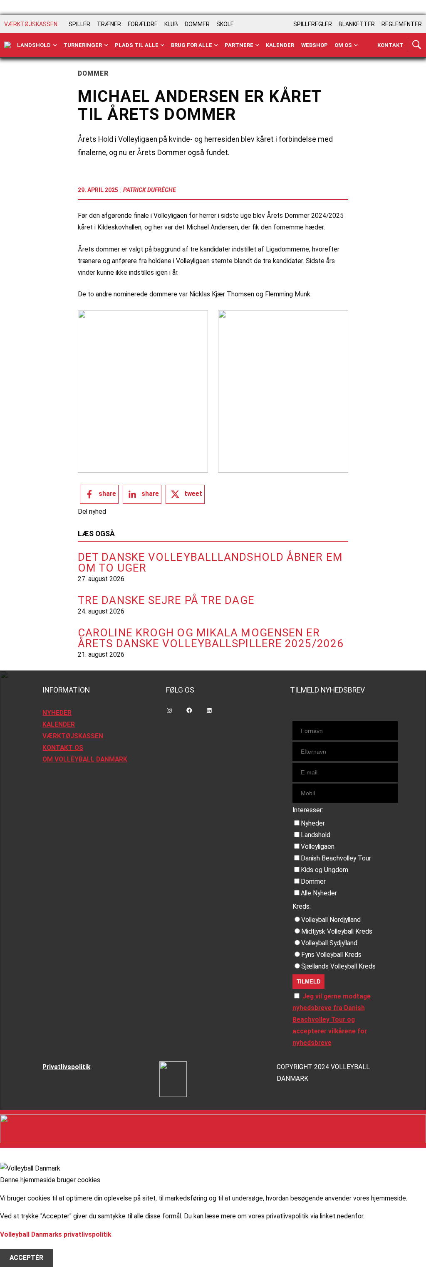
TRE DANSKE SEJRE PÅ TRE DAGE (166, 600)
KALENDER (58, 724)
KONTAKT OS (62, 748)
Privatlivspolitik (66, 1067)
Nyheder (313, 823)
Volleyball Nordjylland (331, 920)
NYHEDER (57, 713)
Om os (343, 45)
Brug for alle (191, 45)
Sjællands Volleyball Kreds (338, 966)
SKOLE (225, 24)
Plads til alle (137, 45)
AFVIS (18, 1246)
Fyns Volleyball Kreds (331, 955)
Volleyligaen (317, 846)
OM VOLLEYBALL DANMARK (84, 759)
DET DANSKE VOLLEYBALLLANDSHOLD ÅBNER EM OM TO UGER (210, 562)
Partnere (239, 45)
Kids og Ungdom (324, 870)
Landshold (34, 45)
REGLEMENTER (401, 24)
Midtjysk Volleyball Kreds (336, 931)
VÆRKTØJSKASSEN (72, 736)
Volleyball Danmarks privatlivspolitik (55, 1234)
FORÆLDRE (143, 24)
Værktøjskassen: (31, 24)
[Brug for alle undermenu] (55, 45)
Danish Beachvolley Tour (336, 858)
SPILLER (79, 24)
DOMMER (197, 24)
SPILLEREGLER (312, 24)
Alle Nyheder (319, 893)
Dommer (313, 881)
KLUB (171, 24)
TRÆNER (109, 24)
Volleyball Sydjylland (329, 943)
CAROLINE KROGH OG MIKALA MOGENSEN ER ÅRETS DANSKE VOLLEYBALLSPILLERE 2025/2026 (211, 638)
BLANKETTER (357, 24)
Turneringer (82, 45)
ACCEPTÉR (26, 1258)
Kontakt (390, 45)
